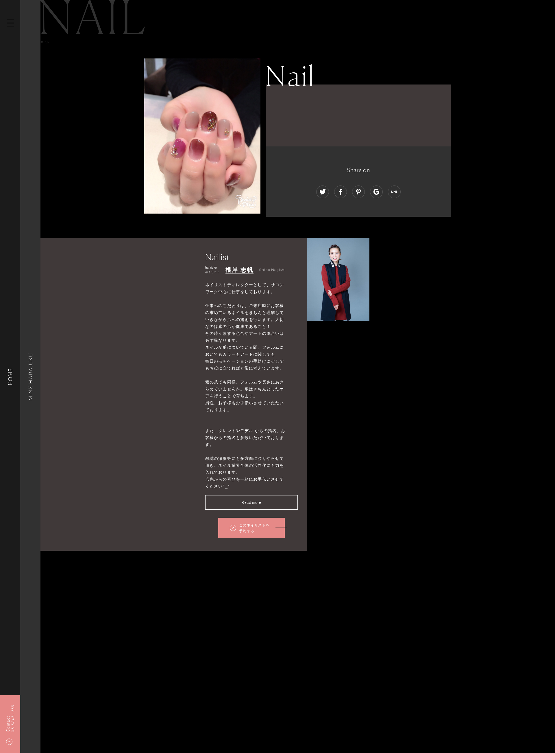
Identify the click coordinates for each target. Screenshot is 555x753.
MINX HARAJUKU (30, 376)
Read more (251, 502)
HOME (10, 376)
